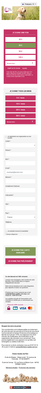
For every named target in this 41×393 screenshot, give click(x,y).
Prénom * (8, 150)
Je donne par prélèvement (20, 261)
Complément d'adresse (12, 186)
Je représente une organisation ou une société (19, 137)
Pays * (7, 213)
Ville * (7, 204)
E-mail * (7, 168)
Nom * (7, 159)
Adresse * (8, 177)
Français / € (29, 4)
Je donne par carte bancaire (20, 251)
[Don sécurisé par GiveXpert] (20, 387)
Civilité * (7, 141)
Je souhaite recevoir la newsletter (18, 231)
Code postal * (9, 195)
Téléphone (8, 222)
